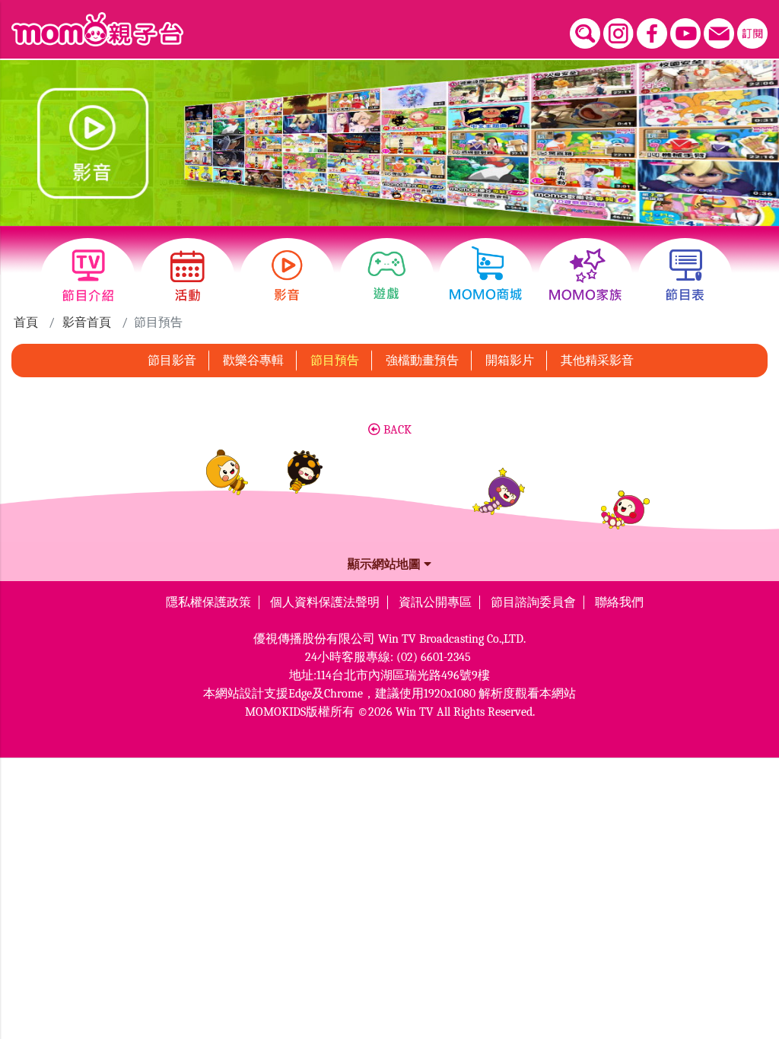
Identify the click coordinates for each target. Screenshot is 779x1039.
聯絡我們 (619, 602)
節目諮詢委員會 (533, 602)
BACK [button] (396, 430)
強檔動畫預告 (422, 360)
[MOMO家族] (585, 275)
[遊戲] (387, 275)
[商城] (486, 275)
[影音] (287, 275)
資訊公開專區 (435, 602)
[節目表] (685, 275)
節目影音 (172, 360)
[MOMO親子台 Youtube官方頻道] (685, 33)
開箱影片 (509, 360)
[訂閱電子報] (752, 33)
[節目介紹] (88, 275)
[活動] (187, 275)
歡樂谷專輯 (253, 360)
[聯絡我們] (719, 33)
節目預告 (334, 360)
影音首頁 (86, 322)
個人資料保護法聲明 (325, 602)
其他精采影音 (597, 360)
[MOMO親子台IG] (618, 33)
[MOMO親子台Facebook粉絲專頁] (652, 33)
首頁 (26, 322)
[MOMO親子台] (97, 29)
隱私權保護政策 (208, 602)
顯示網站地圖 (386, 564)
